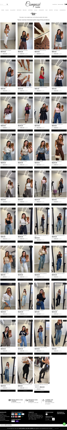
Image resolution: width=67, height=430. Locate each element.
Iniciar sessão (60, 4)
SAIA (46, 10)
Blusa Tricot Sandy (56, 347)
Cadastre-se (54, 4)
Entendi (57, 428)
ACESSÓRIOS (63, 10)
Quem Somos (3, 415)
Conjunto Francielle (57, 161)
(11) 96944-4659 (33, 414)
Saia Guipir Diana (22, 124)
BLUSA (7, 10)
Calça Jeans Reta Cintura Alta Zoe (41, 236)
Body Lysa (3, 235)
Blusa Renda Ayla (5, 273)
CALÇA (35, 10)
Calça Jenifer (55, 310)
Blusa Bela (20, 273)
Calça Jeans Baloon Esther (58, 235)
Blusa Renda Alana (22, 161)
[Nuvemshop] (6, 425)
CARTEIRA (30, 10)
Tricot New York (22, 347)
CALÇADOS (12, 10)
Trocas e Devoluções (4, 416)
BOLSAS (24, 10)
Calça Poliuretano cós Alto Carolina (41, 385)
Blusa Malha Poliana (23, 50)
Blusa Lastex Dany (56, 50)
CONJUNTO (41, 10)
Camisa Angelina (4, 310)
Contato (2, 414)
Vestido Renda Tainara (6, 50)
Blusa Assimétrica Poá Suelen (58, 198)
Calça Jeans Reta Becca (40, 198)
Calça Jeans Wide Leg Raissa (58, 273)
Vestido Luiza (38, 124)
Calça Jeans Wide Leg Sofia (41, 347)
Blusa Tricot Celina (39, 310)
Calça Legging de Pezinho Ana (25, 384)
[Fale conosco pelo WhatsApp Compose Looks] (64, 423)
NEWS (2, 10)
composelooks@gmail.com (36, 415)
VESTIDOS (19, 10)
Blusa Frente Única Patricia (41, 87)
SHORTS (51, 10)
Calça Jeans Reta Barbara (41, 273)
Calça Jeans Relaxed (5, 384)
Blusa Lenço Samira (56, 87)
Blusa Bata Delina (39, 161)
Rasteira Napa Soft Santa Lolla (25, 87)
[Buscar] (7, 4)
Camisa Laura (4, 124)
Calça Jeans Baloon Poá (40, 50)
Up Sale (56, 10)
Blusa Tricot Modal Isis (57, 124)
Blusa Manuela (21, 198)
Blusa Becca (3, 161)
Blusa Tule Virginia (22, 235)
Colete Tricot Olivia (5, 347)
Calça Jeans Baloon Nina (23, 310)
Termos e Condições (4, 420)
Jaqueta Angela (4, 198)
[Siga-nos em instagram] (47, 414)
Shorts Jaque (4, 87)
